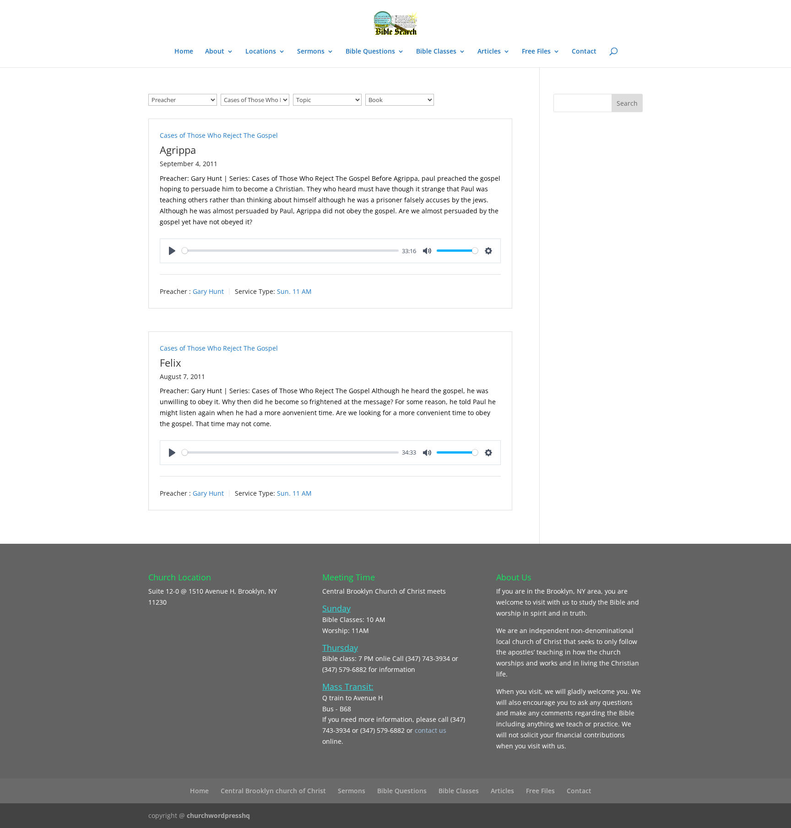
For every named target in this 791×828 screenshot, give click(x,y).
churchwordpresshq (218, 815)
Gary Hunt (208, 291)
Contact (584, 51)
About (214, 51)
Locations (260, 51)
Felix (170, 362)
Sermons (311, 51)
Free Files (536, 51)
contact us (430, 730)
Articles (489, 51)
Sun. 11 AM (294, 291)
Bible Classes (436, 51)
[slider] (290, 250)
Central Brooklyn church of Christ (273, 790)
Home (183, 51)
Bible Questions (370, 51)
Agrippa (178, 150)
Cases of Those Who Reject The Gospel (219, 135)
